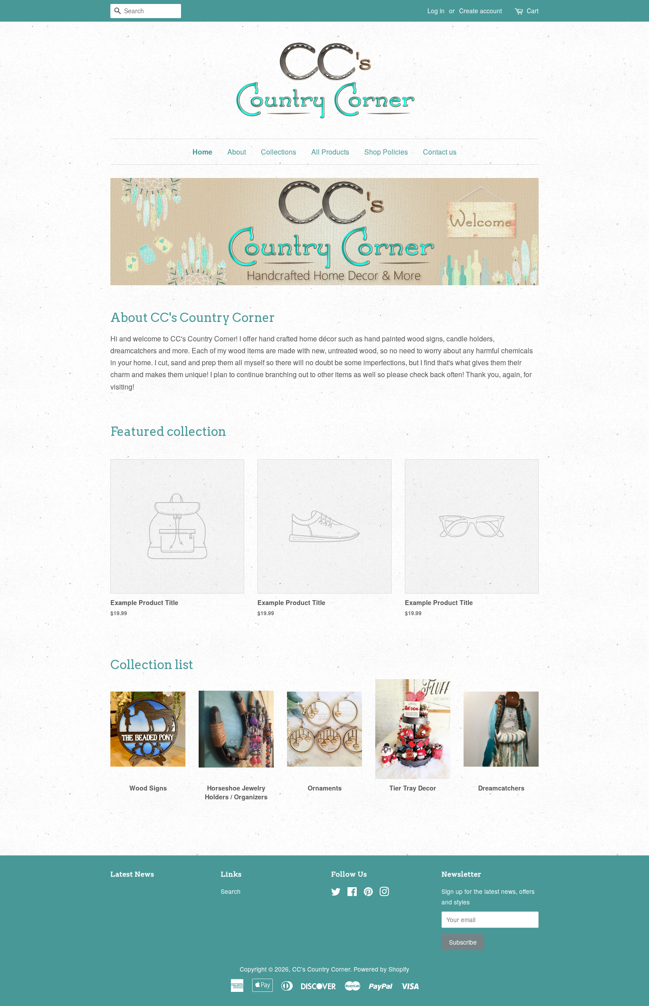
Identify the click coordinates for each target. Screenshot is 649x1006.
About (236, 152)
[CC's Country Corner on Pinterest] (368, 893)
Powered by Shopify (381, 968)
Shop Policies (386, 152)
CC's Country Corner (321, 968)
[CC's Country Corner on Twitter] (336, 893)
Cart (533, 10)
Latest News (132, 874)
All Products (330, 152)
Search (231, 891)
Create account (480, 10)
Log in (436, 10)
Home (202, 152)
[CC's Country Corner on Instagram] (384, 893)
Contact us (440, 152)
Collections (278, 152)
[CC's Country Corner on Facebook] (352, 893)
